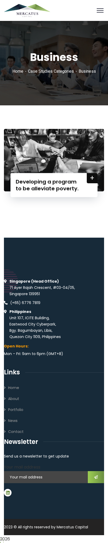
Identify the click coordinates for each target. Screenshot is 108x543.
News (13, 420)
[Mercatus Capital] (27, 10)
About (13, 398)
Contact (16, 431)
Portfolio (15, 409)
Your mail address (22, 467)
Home (17, 71)
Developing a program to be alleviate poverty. (47, 185)
